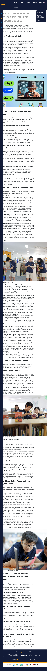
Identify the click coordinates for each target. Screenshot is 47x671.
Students (28, 2)
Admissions (41, 2)
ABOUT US (15, 2)
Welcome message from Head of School (40, 16)
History (38, 20)
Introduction (40, 12)
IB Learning (22, 2)
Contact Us (16, 7)
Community (35, 2)
